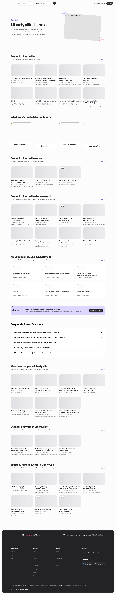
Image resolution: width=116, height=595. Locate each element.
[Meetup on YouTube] (93, 552)
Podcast (58, 569)
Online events (37, 565)
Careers (58, 562)
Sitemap (35, 576)
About (57, 551)
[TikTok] (103, 552)
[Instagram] (98, 552)
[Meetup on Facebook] (83, 552)
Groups (35, 551)
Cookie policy (67, 585)
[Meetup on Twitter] (88, 552)
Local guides (36, 569)
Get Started (97, 535)
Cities (34, 562)
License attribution (78, 585)
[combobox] (44, 3)
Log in (12, 555)
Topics (35, 558)
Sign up (13, 551)
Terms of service (34, 585)
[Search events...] (54, 3)
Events (35, 555)
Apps (57, 565)
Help (12, 558)
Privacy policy (44, 585)
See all (103, 59)
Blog (57, 555)
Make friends (36, 572)
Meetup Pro (59, 558)
